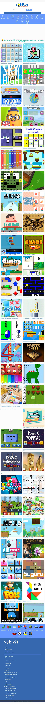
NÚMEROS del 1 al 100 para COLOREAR (9, 190)
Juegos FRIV (7, 668)
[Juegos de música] (41, 16)
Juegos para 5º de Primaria (9, 697)
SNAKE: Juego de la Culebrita (29, 254)
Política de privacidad (8, 649)
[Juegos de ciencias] (27, 16)
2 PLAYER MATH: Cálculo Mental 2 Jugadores (10, 449)
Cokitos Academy (8, 660)
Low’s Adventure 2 (4, 537)
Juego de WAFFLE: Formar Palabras (30, 233)
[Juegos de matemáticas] (3, 16)
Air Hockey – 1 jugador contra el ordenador (9, 558)
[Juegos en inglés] (17, 16)
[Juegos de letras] (22, 16)
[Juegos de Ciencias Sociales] (32, 16)
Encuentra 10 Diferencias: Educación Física (31, 516)
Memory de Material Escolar (6, 579)
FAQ (5, 647)
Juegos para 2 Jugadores (9, 682)
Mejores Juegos (7, 679)
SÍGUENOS (22, 1)
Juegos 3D (7, 670)
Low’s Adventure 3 (4, 211)
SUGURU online (26, 579)
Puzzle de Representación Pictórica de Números (32, 275)
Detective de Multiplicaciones (6, 63)
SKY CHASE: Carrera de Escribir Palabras (9, 105)
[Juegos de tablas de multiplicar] (8, 16)
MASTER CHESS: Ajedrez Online (29, 362)
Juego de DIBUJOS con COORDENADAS (31, 383)
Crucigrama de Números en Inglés (29, 494)
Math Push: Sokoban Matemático (7, 148)
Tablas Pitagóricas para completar (29, 148)
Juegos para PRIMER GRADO (10, 690)
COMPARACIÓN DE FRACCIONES (8, 341)
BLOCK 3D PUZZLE (5, 494)
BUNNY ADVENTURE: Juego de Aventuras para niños (11, 275)
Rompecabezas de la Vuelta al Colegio (8, 408)
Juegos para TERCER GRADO (10, 693)
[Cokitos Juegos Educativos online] (22, 4)
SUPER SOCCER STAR (28, 537)
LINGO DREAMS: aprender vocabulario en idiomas (11, 126)
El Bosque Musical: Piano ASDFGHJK (8, 516)
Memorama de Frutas (27, 211)
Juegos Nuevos (7, 681)
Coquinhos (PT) (7, 661)
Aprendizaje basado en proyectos (11, 674)
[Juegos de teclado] (13, 16)
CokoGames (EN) (8, 663)
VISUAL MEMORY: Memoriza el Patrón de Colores (33, 427)
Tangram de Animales (27, 601)
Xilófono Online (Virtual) (5, 169)
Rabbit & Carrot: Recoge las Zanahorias (31, 169)
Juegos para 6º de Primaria (9, 698)
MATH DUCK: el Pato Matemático (29, 341)
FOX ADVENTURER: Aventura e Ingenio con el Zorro (11, 601)
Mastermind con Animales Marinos (29, 84)
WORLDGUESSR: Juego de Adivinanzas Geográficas (33, 105)
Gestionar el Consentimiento (10, 652)
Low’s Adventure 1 (26, 622)
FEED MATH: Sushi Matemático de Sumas (9, 233)
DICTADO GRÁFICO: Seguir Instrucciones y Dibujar (33, 318)
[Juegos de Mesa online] (27, 21)
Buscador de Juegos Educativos (10, 677)
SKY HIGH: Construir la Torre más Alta (8, 84)
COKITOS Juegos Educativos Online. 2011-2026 (22, 701)
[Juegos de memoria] (17, 21)
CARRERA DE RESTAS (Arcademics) (8, 254)
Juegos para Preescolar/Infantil (10, 688)
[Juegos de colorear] (37, 16)
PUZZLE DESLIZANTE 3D (28, 558)
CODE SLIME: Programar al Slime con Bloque (32, 404)
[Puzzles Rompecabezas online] (22, 21)
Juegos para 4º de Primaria (9, 695)
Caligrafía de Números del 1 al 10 (7, 362)
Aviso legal (7, 651)
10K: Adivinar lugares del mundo (29, 63)
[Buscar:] (19, 10)
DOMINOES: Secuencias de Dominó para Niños (32, 126)
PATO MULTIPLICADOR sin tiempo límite (9, 622)
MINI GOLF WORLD (27, 190)
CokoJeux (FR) (7, 665)
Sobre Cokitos (7, 645)
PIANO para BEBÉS (5, 383)
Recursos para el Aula (9, 684)
